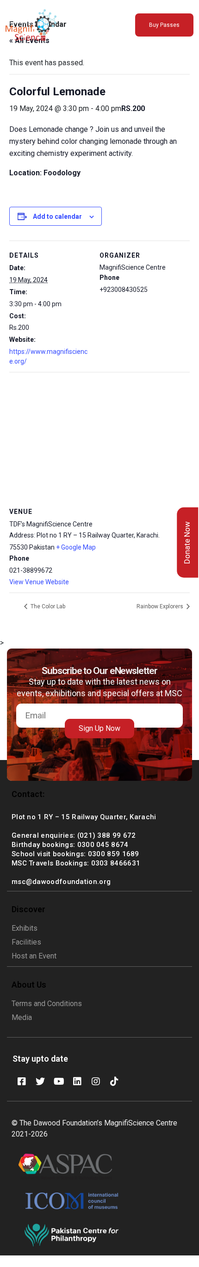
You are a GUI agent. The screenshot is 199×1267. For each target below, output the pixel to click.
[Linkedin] (77, 1081)
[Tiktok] (114, 1081)
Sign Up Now (99, 728)
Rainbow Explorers (161, 606)
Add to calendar (57, 216)
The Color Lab (47, 606)
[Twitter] (40, 1081)
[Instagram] (96, 1081)
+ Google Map (76, 547)
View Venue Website (39, 582)
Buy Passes (164, 25)
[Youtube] (59, 1081)
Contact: (28, 794)
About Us (29, 984)
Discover (28, 909)
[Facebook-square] (21, 1081)
